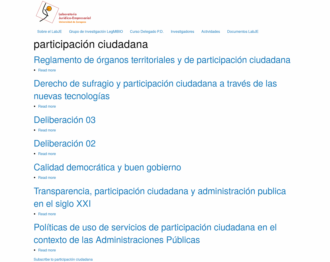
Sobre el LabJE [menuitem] (49, 31)
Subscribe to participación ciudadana (63, 259)
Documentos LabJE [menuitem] (243, 31)
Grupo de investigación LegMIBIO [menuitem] (96, 31)
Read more (47, 70)
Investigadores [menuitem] (182, 31)
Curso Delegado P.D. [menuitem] (147, 31)
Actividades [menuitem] (210, 31)
